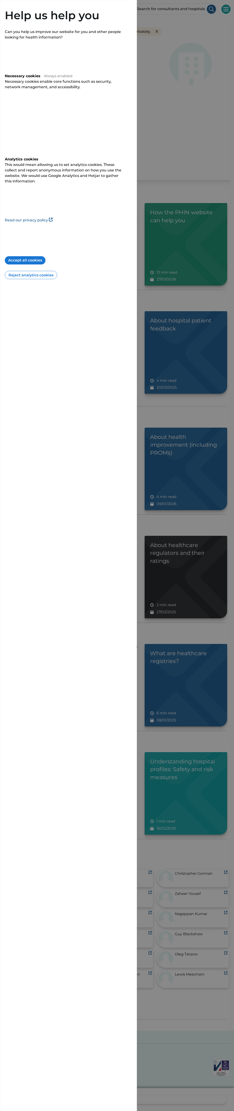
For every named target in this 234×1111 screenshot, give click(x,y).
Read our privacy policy (26, 220)
